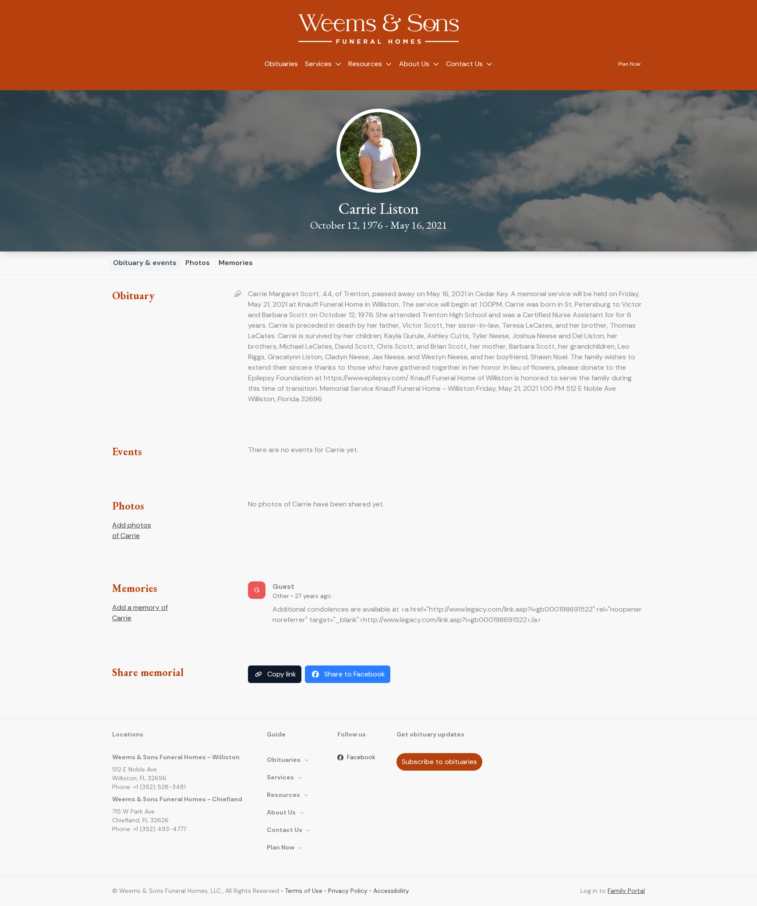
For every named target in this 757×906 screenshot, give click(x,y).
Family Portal (626, 891)
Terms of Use (303, 891)
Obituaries (281, 63)
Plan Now (629, 63)
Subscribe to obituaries (439, 761)
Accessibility (391, 891)
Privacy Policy (348, 891)
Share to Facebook (354, 674)
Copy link (281, 674)
